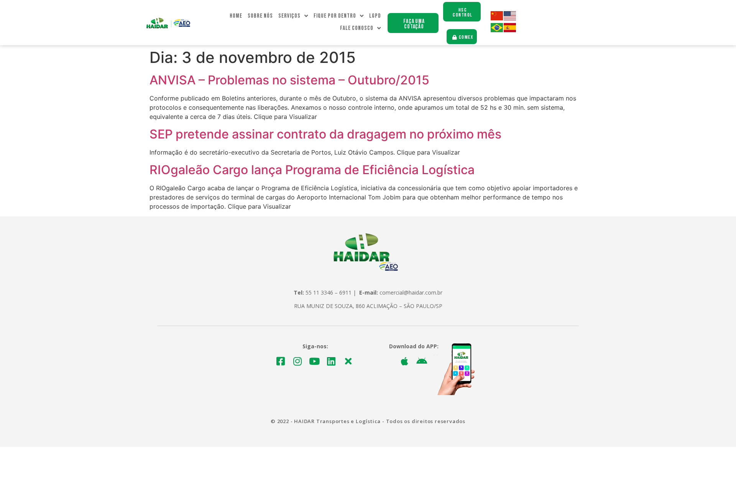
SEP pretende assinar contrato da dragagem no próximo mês (325, 134)
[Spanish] (510, 30)
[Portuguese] (497, 30)
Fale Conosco (356, 28)
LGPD (375, 16)
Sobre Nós (260, 16)
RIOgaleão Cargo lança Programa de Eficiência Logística (312, 169)
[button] (413, 23)
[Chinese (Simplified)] (497, 18)
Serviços (289, 16)
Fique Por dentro (335, 16)
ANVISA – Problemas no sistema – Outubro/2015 (289, 79)
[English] (510, 18)
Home (236, 16)
